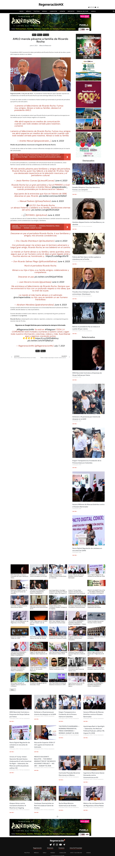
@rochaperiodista (21, 297)
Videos (93, 11)
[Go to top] (111, 852)
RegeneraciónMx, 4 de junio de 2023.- (22, 93)
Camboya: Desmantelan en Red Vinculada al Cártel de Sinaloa (77, 606)
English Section (82, 11)
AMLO (34, 35)
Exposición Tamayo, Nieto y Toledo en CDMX (18, 637)
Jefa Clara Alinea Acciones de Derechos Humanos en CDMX (57, 683)
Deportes (71, 11)
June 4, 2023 (58, 141)
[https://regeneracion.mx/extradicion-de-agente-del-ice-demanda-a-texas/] (38, 679)
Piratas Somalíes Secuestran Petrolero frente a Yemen (95, 622)
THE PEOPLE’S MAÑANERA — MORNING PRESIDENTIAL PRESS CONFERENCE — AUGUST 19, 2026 (19, 669)
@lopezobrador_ (60, 187)
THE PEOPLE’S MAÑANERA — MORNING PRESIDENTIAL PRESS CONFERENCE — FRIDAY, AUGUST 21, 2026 (77, 623)
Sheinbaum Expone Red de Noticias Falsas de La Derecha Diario (76, 654)
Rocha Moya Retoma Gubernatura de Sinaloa (94, 606)
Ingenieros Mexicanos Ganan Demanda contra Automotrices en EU (38, 607)
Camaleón (53, 11)
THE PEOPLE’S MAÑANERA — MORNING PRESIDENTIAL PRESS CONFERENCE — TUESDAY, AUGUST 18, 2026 (96, 684)
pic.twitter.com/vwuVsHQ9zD (53, 196)
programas (23, 315)
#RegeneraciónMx (25, 329)
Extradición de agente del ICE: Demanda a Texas (38, 683)
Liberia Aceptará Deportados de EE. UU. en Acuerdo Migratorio (38, 669)
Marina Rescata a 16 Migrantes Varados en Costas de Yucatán (58, 637)
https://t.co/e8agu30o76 (57, 256)
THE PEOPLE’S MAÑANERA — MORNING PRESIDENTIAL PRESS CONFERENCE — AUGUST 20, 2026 (19, 654)
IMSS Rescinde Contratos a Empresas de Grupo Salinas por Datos (19, 576)
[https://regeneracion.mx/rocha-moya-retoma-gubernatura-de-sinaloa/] (95, 601)
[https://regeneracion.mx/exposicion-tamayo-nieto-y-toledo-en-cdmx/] (19, 632)
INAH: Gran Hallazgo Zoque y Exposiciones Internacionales (57, 622)
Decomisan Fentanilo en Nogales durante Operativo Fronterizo (18, 684)
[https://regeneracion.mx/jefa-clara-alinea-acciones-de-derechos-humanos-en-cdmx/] (57, 679)
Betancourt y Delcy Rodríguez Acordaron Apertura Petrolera (96, 668)
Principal (46, 35)
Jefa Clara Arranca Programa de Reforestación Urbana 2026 (58, 653)
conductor (14, 315)
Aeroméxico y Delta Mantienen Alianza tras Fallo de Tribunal (38, 637)
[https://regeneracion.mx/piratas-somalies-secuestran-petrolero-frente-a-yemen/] (95, 617)
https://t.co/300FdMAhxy (47, 338)
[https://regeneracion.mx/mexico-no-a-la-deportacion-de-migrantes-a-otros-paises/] (19, 617)
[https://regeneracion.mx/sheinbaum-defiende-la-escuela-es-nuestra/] (95, 632)
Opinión (62, 11)
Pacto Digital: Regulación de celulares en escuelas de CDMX (96, 575)
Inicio (21, 11)
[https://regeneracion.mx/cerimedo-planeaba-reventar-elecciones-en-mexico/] (19, 601)
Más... (13, 690)
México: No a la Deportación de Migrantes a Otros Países (19, 622)
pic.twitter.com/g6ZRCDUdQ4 (45, 209)
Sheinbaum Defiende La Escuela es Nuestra (96, 637)
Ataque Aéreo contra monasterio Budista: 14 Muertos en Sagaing (58, 607)
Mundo (44, 11)
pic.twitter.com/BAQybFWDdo (49, 276)
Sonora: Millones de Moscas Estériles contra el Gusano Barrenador (76, 576)
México (28, 11)
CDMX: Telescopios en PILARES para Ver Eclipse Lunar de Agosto (38, 623)
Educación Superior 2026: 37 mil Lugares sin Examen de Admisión (19, 592)
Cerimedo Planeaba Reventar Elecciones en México (19, 606)
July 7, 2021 (59, 345)
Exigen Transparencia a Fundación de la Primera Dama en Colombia (57, 576)
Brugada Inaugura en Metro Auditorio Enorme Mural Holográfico (75, 638)
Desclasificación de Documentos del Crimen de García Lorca (76, 669)
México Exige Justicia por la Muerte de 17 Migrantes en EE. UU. (96, 654)
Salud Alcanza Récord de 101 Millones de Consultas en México (76, 684)
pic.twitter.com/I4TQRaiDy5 (40, 340)
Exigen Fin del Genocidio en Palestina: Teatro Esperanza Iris (38, 653)
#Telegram (50, 329)
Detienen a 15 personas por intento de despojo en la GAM (38, 575)
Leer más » (74, 194)
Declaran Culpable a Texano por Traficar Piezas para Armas (58, 668)
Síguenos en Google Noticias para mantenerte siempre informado (40, 325)
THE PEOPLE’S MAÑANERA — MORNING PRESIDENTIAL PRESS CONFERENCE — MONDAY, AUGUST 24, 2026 (38, 592)
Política (36, 11)
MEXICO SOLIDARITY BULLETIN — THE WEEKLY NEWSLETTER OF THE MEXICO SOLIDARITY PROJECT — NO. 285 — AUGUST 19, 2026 (96, 592)
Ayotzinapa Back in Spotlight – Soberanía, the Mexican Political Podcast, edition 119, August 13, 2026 (58, 592)
